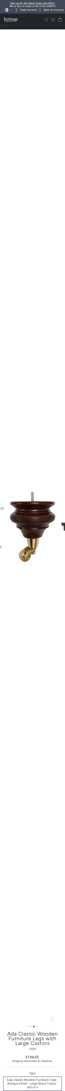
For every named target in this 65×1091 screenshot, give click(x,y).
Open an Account (54, 9)
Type (32, 1073)
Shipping (17, 1061)
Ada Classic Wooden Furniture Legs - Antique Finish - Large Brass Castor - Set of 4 (32, 1083)
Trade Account (28, 9)
